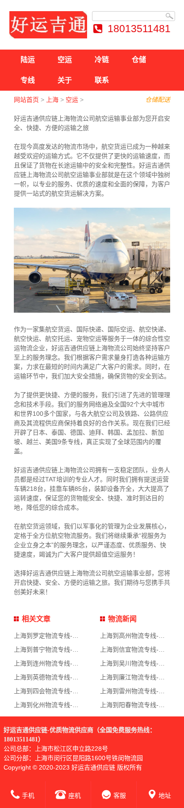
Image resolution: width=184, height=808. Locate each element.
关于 (65, 80)
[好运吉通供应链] (48, 24)
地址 (165, 795)
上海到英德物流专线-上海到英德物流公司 (71, 677)
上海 (52, 99)
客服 (119, 795)
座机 (74, 795)
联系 (102, 80)
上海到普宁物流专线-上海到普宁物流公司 (71, 649)
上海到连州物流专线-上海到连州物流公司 (71, 663)
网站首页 (26, 99)
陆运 (28, 59)
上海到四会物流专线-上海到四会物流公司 (71, 691)
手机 (28, 795)
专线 (28, 80)
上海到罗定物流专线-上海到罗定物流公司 (71, 635)
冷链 (102, 59)
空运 (65, 59)
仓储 (139, 59)
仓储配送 (157, 99)
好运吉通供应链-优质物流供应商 (48, 730)
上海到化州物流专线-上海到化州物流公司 (71, 704)
